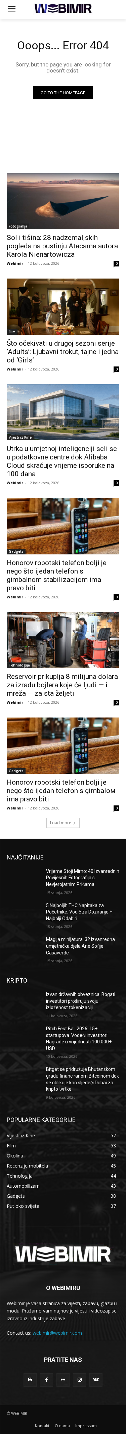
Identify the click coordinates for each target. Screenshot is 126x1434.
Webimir (15, 263)
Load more (60, 823)
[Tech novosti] (63, 8)
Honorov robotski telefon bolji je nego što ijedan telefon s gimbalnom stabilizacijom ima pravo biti (57, 575)
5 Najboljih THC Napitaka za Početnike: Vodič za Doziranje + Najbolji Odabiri (79, 912)
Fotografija (18, 226)
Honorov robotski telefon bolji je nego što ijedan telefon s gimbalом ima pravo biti (61, 790)
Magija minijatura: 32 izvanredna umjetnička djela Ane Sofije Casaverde (80, 946)
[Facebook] (46, 1379)
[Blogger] (30, 1379)
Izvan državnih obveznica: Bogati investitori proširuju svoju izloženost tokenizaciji (80, 1001)
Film (12, 332)
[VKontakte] (95, 1379)
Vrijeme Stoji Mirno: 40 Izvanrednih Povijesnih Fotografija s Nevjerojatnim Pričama (82, 878)
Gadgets (16, 551)
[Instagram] (79, 1379)
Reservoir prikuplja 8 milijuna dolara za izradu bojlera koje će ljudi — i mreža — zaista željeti (62, 685)
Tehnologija (19, 665)
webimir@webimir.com (57, 1333)
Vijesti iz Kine (20, 437)
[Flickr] (63, 1379)
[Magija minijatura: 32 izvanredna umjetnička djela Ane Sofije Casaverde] (24, 948)
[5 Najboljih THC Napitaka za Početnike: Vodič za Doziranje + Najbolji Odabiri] (24, 914)
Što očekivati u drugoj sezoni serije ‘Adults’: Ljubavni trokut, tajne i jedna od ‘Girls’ (63, 351)
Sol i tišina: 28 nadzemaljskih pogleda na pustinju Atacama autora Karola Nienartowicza (62, 246)
